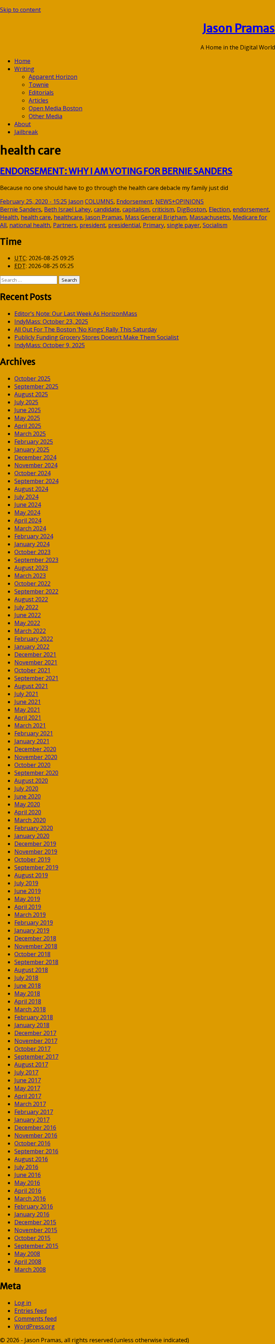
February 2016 (33, 1206)
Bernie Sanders (20, 209)
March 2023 (30, 576)
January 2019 (31, 930)
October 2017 (32, 1049)
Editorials (41, 92)
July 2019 (26, 883)
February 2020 (33, 828)
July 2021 (26, 694)
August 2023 (31, 568)
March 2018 (30, 1009)
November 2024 (35, 465)
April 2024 (27, 520)
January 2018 (31, 1025)
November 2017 (35, 1041)
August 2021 (31, 686)
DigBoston (191, 209)
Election (219, 209)
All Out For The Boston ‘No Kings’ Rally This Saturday (85, 329)
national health (29, 225)
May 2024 (27, 512)
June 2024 (27, 505)
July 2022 (26, 607)
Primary (153, 225)
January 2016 (31, 1214)
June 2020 (27, 796)
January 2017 (31, 1120)
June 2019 (27, 891)
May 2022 (27, 623)
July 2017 (26, 1072)
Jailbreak (26, 132)
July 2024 (26, 497)
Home (22, 61)
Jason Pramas (239, 28)
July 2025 (26, 402)
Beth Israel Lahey (67, 209)
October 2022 (32, 583)
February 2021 (33, 733)
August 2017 (31, 1064)
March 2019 (30, 915)
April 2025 (27, 426)
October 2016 (32, 1143)
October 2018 (32, 954)
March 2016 (30, 1198)
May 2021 (27, 710)
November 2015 (35, 1230)
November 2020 (35, 757)
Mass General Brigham (156, 217)
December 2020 (35, 749)
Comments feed (35, 1318)
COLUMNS (99, 201)
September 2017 (36, 1057)
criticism (163, 209)
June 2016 (27, 1175)
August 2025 (31, 394)
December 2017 (35, 1033)
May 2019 (27, 899)
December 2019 (35, 844)
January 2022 (31, 646)
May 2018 (27, 993)
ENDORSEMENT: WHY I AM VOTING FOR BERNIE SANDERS (116, 171)
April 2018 (27, 1001)
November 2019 (35, 852)
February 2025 (33, 441)
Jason (75, 201)
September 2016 (36, 1151)
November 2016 (35, 1135)
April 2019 (27, 907)
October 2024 (32, 473)
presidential (124, 225)
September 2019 (36, 867)
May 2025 (27, 418)
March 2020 (30, 820)
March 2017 (30, 1104)
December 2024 (35, 457)
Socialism (215, 225)
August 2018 (31, 970)
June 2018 (27, 986)
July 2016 (26, 1167)
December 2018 (35, 938)
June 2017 (27, 1080)
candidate (107, 209)
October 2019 (32, 859)
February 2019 (33, 922)
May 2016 (27, 1183)
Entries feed (30, 1311)
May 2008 (27, 1254)
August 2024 (31, 489)
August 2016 (31, 1159)
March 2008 (30, 1269)
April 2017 (27, 1096)
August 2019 (31, 875)
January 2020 (31, 836)
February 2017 (33, 1112)
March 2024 (30, 528)
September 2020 (36, 773)
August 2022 (31, 599)
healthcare (68, 217)
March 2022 (30, 631)
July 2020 (26, 788)
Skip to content (20, 10)
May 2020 (27, 804)
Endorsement (134, 201)
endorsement (251, 209)
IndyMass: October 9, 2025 (49, 345)
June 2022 (27, 615)
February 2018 (33, 1017)
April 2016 (27, 1191)
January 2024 (31, 544)
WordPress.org (34, 1326)
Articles (38, 100)
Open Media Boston (55, 108)
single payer (183, 225)
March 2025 (30, 434)
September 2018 (36, 962)
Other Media (45, 116)
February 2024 (33, 536)
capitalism (135, 209)
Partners (65, 225)
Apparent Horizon (53, 77)
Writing (24, 69)
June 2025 (27, 410)
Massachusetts (209, 217)
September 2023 (36, 560)
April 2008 (27, 1262)
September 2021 (36, 678)
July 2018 (26, 978)
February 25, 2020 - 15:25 (33, 201)
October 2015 (32, 1238)
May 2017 (27, 1088)
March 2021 (30, 725)
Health (9, 217)
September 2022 (36, 591)
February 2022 (33, 639)
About (22, 124)
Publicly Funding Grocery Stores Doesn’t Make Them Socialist (96, 337)
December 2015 (35, 1222)
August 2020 (31, 781)
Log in (22, 1303)
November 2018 (35, 946)
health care (36, 217)
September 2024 (36, 481)
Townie (39, 85)
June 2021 (27, 702)
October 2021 (32, 670)
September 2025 (36, 386)
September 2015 (36, 1246)
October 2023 (32, 552)
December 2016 (35, 1127)
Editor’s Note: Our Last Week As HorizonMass (75, 314)
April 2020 (27, 812)
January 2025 (31, 449)
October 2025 (32, 378)
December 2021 (35, 654)
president (92, 225)
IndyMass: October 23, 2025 (51, 321)
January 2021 (31, 741)
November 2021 (35, 662)
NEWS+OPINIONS (179, 201)
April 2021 (27, 717)
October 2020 (32, 765)
